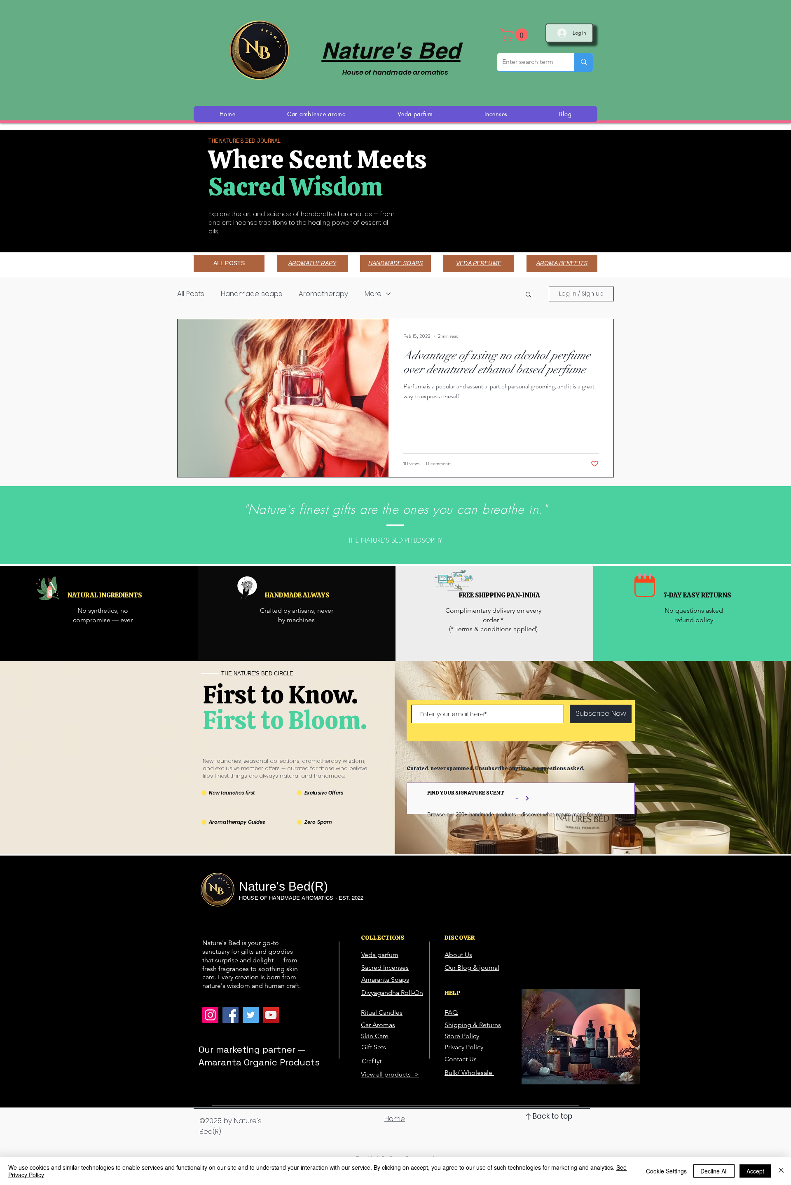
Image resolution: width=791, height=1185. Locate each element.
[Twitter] (251, 1015)
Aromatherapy (323, 294)
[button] (515, 34)
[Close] (781, 1171)
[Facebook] (230, 1015)
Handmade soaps (251, 294)
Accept (755, 1171)
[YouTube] (271, 1015)
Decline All (714, 1171)
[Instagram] (210, 1015)
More (373, 294)
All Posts (190, 294)
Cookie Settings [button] (666, 1171)
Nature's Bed (390, 50)
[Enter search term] (583, 62)
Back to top (552, 1116)
